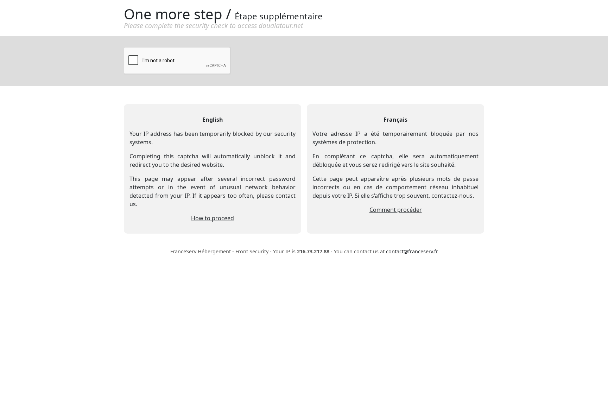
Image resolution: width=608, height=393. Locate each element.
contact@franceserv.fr (412, 251)
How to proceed (212, 218)
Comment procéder (395, 210)
